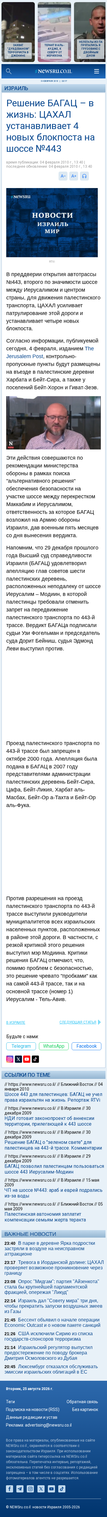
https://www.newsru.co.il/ (32, 1084)
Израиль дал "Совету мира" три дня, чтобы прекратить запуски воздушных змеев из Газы (53, 1306)
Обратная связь (82, 1401)
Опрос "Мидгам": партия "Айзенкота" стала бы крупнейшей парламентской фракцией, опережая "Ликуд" (51, 1287)
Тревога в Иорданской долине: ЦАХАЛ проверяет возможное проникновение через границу (54, 1268)
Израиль (16, 88)
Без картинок (85, 1409)
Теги (10, 1401)
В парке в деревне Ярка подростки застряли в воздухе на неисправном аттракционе (49, 1248)
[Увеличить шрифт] (73, 176)
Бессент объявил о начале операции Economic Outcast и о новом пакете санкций (52, 1322)
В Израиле (15, 1023)
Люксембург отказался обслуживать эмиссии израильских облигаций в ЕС (51, 1369)
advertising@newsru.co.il (48, 1425)
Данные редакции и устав (31, 1417)
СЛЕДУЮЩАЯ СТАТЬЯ (77, 1022)
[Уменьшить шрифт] (63, 176)
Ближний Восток (77, 1084)
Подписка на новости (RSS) (32, 1409)
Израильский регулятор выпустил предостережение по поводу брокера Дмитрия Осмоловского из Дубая (48, 1353)
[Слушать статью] (90, 176)
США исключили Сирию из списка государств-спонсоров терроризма (48, 1336)
